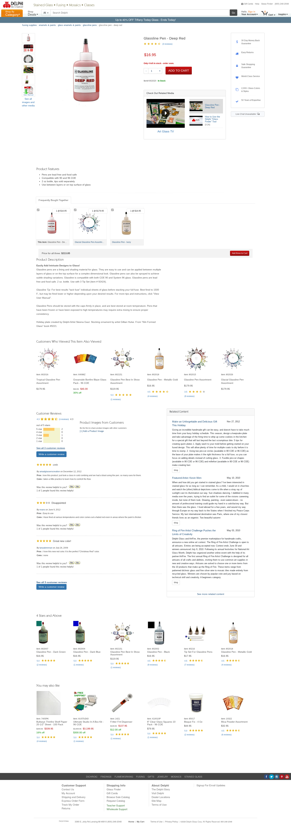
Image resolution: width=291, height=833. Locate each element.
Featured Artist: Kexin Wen (186, 477)
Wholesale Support (117, 809)
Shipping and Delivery (74, 797)
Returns (66, 808)
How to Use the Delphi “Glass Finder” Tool (212, 119)
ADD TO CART (178, 70)
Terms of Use (159, 804)
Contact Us (68, 789)
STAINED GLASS (193, 776)
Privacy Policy (171, 821)
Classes (89, 5)
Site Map (156, 800)
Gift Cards (249, 3)
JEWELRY (162, 776)
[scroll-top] (286, 823)
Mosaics (75, 5)
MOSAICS (176, 776)
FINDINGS (106, 776)
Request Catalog (116, 800)
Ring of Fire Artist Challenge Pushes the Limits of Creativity (194, 532)
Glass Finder (267, 3)
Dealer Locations (161, 797)
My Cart (140, 821)
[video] (166, 113)
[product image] (53, 359)
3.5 (185, 392)
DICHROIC (92, 776)
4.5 (149, 392)
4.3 (38, 419)
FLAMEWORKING (124, 776)
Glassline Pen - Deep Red (212, 106)
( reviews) (116, 399)
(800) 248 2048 (282, 3)
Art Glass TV (165, 131)
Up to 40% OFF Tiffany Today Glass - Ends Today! (145, 20)
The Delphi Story (161, 789)
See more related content (210, 594)
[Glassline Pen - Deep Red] (28, 38)
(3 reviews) (167, 44)
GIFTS (151, 776)
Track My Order (70, 804)
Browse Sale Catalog (118, 797)
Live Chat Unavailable (246, 114)
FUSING (140, 776)
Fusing (61, 5)
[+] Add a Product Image (92, 431)
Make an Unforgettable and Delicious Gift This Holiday (194, 423)
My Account (68, 793)
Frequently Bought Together (53, 200)
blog (176, 470)
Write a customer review (51, 454)
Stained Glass (43, 5)
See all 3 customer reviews (50, 448)
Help (257, 3)
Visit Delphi (158, 793)
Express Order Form (73, 800)
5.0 (112, 395)
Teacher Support (116, 805)
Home (131, 821)
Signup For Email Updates (211, 785)
